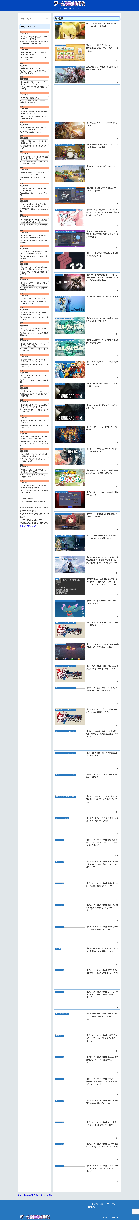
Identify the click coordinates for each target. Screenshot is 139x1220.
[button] (47, 19)
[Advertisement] (87, 99)
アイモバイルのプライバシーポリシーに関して (36, 1195)
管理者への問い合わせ (28, 526)
